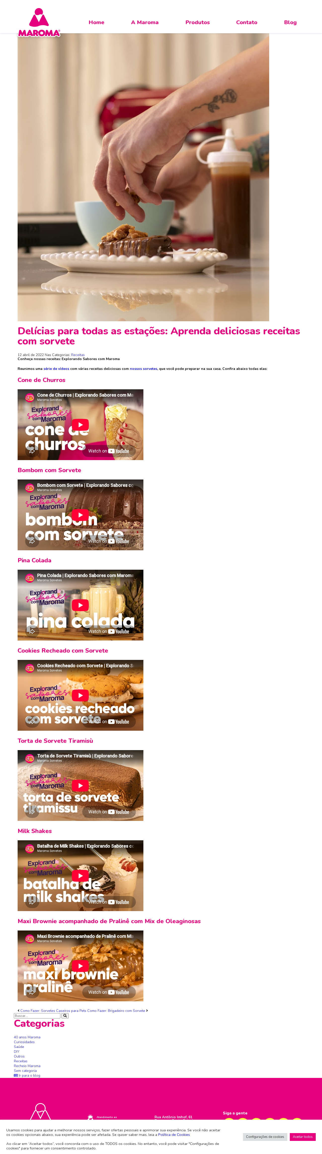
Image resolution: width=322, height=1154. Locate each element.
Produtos (197, 22)
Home (96, 22)
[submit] (65, 1015)
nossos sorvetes (143, 368)
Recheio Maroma (27, 1066)
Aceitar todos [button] (303, 1137)
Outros (19, 1056)
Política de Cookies (174, 1134)
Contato (246, 22)
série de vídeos (56, 368)
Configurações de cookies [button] (265, 1137)
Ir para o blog (29, 1075)
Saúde (19, 1046)
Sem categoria (25, 1070)
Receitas (78, 354)
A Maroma (145, 22)
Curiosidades (24, 1042)
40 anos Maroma (27, 1037)
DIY (16, 1051)
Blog (290, 22)
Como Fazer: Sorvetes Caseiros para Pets (53, 1010)
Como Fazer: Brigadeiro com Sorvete (116, 1010)
